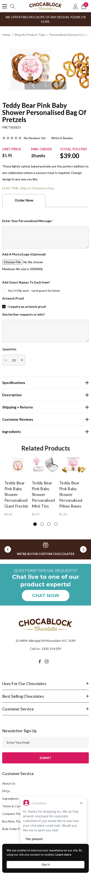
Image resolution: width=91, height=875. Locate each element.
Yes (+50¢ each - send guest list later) (34, 290)
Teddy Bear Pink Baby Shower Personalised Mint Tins (43, 494)
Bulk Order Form (13, 829)
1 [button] (45, 85)
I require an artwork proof (27, 306)
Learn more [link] (63, 854)
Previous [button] (33, 85)
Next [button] (57, 85)
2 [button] (42, 524)
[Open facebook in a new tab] (40, 661)
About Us (8, 783)
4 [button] (56, 524)
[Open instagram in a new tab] (47, 661)
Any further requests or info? (23, 314)
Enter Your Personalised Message (28, 221)
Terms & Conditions (16, 806)
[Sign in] (75, 6)
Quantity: (9, 349)
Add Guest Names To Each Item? (26, 282)
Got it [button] (46, 864)
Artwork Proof (13, 298)
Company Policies (14, 814)
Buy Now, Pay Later (15, 821)
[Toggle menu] (4, 6)
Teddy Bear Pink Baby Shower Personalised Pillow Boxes (70, 494)
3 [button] (49, 524)
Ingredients (10, 798)
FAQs (6, 791)
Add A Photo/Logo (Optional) (24, 254)
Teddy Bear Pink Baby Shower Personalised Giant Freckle (16, 494)
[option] (45, 69)
